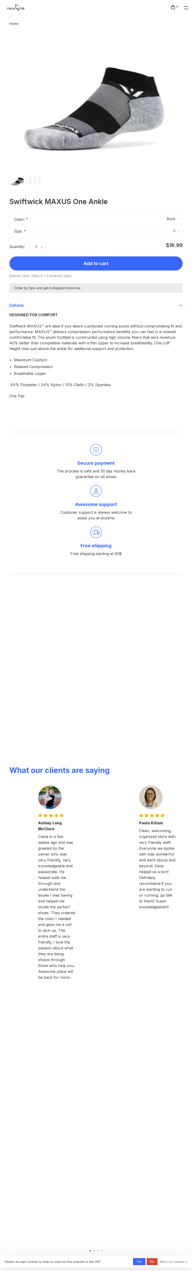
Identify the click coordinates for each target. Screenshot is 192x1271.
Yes (139, 1261)
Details (16, 305)
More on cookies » (173, 1261)
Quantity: (17, 246)
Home (13, 24)
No (152, 1261)
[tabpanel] (96, 102)
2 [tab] (94, 1250)
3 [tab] (98, 1250)
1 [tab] (90, 1250)
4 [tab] (101, 1250)
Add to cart (96, 263)
